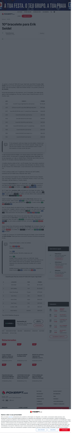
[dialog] (36, 421)
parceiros (11, 416)
